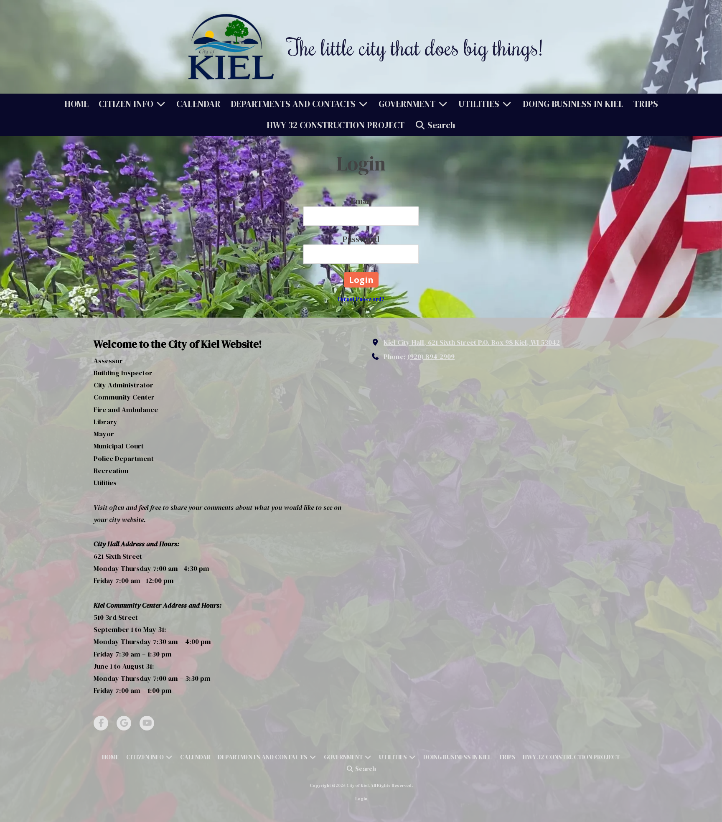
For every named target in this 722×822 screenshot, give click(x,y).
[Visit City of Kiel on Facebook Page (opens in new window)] (101, 723)
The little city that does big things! (415, 46)
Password (361, 239)
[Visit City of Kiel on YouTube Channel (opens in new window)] (147, 723)
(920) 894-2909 (431, 356)
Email (361, 201)
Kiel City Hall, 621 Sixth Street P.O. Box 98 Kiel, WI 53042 (472, 342)
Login (361, 799)
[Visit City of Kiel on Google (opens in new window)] (124, 723)
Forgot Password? (361, 299)
